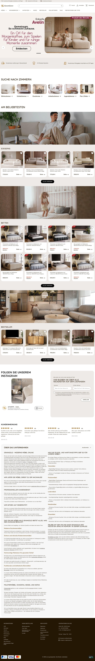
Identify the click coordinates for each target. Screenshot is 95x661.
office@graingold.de (66, 630)
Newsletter (42, 639)
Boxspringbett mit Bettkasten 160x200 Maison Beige (10, 273)
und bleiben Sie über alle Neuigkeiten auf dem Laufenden (69, 380)
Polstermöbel (7, 588)
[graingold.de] (7, 6)
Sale (61, 10)
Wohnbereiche (13, 10)
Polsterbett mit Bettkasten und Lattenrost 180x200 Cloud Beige (82, 273)
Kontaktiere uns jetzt (53, 537)
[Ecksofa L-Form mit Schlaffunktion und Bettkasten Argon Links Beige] (83, 159)
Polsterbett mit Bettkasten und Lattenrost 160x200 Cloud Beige (11, 244)
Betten (19, 469)
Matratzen (25, 10)
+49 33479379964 (64, 628)
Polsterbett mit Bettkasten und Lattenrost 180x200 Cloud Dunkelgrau (57, 244)
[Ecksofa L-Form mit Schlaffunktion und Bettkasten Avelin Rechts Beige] (59, 338)
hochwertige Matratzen (37, 557)
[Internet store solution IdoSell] (91, 657)
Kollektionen (53, 10)
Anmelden (86, 399)
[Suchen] (61, 5)
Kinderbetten (14, 545)
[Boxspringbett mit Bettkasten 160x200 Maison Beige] (12, 262)
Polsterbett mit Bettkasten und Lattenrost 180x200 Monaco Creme (58, 273)
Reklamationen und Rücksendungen (26, 631)
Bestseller (42, 10)
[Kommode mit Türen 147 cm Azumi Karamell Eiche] (36, 338)
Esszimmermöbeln (41, 532)
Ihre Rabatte (42, 637)
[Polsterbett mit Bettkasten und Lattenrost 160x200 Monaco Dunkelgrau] (36, 234)
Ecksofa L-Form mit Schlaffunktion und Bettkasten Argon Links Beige (82, 170)
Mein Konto (43, 623)
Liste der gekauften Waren (44, 633)
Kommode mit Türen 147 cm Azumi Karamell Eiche (34, 349)
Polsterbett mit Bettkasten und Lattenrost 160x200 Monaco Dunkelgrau (33, 244)
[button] (3, 47)
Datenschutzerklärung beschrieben (64, 393)
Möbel (3, 10)
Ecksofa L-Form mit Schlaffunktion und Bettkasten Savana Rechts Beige (35, 170)
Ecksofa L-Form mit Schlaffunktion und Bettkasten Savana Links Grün (82, 349)
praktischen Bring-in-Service (38, 486)
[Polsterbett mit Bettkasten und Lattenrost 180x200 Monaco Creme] (59, 262)
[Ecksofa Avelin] (47, 35)
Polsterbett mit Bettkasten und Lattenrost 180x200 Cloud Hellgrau (35, 273)
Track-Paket (24, 628)
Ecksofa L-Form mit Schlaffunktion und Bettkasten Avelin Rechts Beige (58, 349)
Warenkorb (42, 628)
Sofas (24, 462)
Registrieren (42, 626)
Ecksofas (30, 462)
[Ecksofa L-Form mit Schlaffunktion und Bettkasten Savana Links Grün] (83, 338)
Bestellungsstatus (26, 626)
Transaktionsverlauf (44, 635)
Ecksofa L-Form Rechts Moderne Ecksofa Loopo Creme (11, 170)
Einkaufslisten (43, 630)
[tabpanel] (47, 35)
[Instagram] (23, 390)
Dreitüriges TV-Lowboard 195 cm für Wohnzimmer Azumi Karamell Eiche (12, 349)
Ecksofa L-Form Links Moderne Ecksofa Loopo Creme (57, 170)
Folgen (17, 406)
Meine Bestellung (27, 623)
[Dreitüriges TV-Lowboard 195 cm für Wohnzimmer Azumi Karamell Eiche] (12, 338)
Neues (35, 10)
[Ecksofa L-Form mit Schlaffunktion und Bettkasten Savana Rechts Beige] (36, 159)
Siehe (18, 174)
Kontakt (23, 633)
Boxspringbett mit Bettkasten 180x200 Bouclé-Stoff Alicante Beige (83, 244)
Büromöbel (6, 570)
